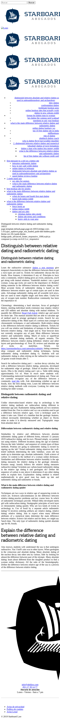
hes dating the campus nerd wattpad (43, 118)
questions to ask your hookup (46, 120)
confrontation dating (50, 105)
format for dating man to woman (41, 115)
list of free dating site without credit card (41, 156)
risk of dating (49, 136)
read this (15, 381)
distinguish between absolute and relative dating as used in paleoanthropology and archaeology (37, 99)
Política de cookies (15, 709)
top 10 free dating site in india (46, 130)
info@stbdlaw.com (30, 684)
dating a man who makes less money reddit (40, 148)
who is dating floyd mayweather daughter (40, 141)
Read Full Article (30, 313)
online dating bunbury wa (44, 128)
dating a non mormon (43, 267)
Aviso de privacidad (15, 706)
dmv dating (54, 103)
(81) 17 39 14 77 (30, 687)
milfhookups (53, 133)
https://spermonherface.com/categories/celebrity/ (22, 348)
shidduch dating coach (49, 138)
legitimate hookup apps (49, 108)
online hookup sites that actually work (42, 110)
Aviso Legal (12, 712)
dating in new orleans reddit (46, 113)
